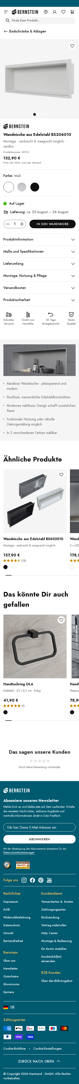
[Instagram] (24, 880)
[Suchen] (7, 20)
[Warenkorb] (72, 11)
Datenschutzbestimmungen (19, 853)
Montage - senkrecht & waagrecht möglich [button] (29, 545)
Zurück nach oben (36, 1061)
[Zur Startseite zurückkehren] (25, 12)
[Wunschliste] (63, 11)
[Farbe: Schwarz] (34, 187)
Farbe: (12, 175)
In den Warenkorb (52, 224)
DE (13, 1007)
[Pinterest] (40, 880)
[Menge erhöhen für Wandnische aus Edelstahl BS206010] (22, 224)
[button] (35, 513)
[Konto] (54, 11)
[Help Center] (45, 11)
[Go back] (5, 31)
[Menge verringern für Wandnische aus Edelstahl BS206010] (7, 224)
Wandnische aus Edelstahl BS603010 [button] (33, 538)
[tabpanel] (35, 522)
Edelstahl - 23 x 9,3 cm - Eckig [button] (22, 690)
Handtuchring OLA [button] (18, 684)
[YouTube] (49, 880)
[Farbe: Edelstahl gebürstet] (21, 187)
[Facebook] (32, 880)
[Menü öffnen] (5, 11)
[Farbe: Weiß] (8, 187)
